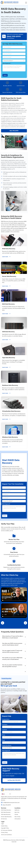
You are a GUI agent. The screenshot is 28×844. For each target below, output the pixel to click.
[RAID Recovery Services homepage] (10, 2)
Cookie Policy (4, 826)
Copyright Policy (5, 828)
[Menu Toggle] (26, 3)
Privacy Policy (4, 832)
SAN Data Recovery (5, 814)
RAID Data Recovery (6, 810)
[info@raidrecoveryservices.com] (2, 802)
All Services (4, 818)
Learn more (5, 256)
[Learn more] (9, 256)
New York (17, 812)
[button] (14, 595)
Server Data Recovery (6, 816)
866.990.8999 (7, 805)
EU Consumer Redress (6, 830)
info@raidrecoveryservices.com (11, 802)
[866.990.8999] (1, 804)
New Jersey (17, 816)
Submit (5, 75)
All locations (18, 818)
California (17, 810)
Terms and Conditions (6, 834)
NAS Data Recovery (5, 812)
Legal (2, 823)
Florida (16, 814)
